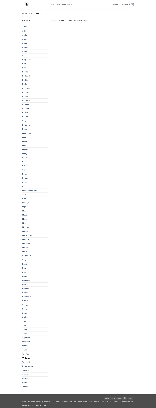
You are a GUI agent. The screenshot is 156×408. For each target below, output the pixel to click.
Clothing (25, 104)
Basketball (26, 76)
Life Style (25, 203)
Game (24, 158)
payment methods (114, 402)
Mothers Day (27, 235)
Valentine (25, 370)
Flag (24, 137)
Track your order (64, 5)
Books (24, 84)
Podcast (25, 276)
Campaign (26, 88)
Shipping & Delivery (69, 402)
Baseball (25, 72)
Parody (25, 264)
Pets (24, 268)
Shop (52, 5)
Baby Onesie (27, 59)
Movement (26, 244)
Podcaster (26, 280)
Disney (25, 129)
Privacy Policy (100, 402)
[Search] (47, 5)
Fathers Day (27, 133)
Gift (23, 166)
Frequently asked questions (39, 402)
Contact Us (55, 402)
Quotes (25, 305)
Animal (25, 47)
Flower (24, 141)
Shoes (24, 309)
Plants (24, 272)
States (24, 333)
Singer (24, 313)
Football (25, 149)
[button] (115, 5)
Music (24, 252)
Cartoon (25, 96)
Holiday (25, 178)
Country (25, 117)
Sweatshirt (26, 342)
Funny (24, 154)
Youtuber (25, 387)
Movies (25, 248)
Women (25, 378)
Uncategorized (27, 366)
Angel (24, 43)
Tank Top (25, 354)
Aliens (24, 39)
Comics (25, 113)
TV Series (26, 358)
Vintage (25, 374)
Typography (26, 362)
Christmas (26, 100)
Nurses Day (26, 256)
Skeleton (25, 317)
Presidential (26, 297)
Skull (24, 321)
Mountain (25, 239)
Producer (25, 301)
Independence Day (29, 190)
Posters (25, 293)
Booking (25, 80)
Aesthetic (25, 35)
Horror (24, 186)
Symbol (25, 346)
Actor (24, 31)
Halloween (26, 174)
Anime (24, 51)
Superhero (26, 337)
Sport (24, 325)
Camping (25, 92)
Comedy (25, 109)
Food (24, 145)
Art (23, 55)
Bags (24, 64)
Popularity (26, 288)
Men (24, 223)
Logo (24, 207)
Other (24, 260)
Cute (24, 121)
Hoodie (25, 182)
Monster (25, 231)
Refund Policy (127, 402)
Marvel (24, 215)
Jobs (24, 194)
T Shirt (24, 350)
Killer (24, 198)
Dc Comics (26, 125)
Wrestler (25, 383)
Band (24, 68)
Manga (24, 211)
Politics (25, 284)
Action (24, 27)
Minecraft (25, 227)
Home (25, 14)
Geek (24, 162)
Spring (24, 329)
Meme (24, 219)
